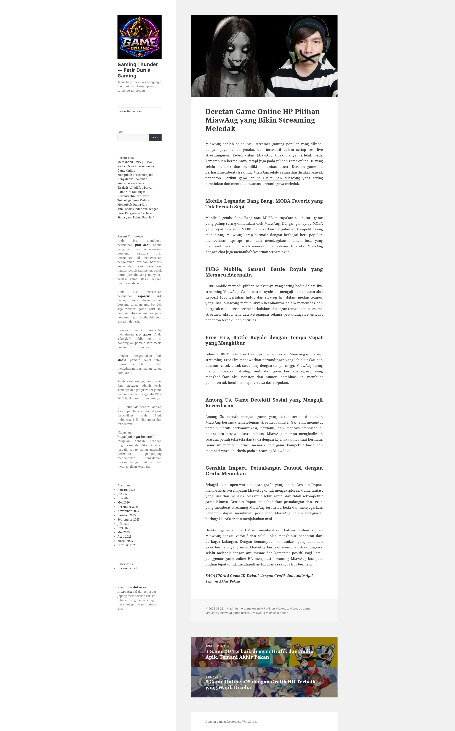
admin (233, 608)
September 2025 (128, 519)
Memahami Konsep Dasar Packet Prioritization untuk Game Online (135, 166)
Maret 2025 (125, 541)
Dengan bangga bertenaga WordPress (231, 722)
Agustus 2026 (126, 490)
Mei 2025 (123, 532)
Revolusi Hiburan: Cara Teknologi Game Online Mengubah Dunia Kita (133, 200)
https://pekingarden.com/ (135, 437)
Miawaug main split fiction (270, 613)
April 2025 (124, 536)
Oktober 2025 (126, 515)
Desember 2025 (128, 507)
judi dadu (143, 245)
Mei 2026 (123, 502)
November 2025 (128, 511)
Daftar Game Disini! (130, 111)
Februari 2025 (126, 545)
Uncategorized (127, 568)
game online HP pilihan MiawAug (269, 178)
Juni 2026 (123, 498)
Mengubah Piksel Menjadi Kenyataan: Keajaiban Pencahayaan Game (135, 179)
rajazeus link (150, 296)
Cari (120, 132)
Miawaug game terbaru (235, 613)
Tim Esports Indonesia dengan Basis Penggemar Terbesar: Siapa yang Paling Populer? (138, 213)
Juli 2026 (123, 494)
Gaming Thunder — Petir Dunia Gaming (137, 70)
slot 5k (132, 407)
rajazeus (132, 386)
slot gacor (144, 334)
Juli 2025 (123, 524)
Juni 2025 (123, 528)
